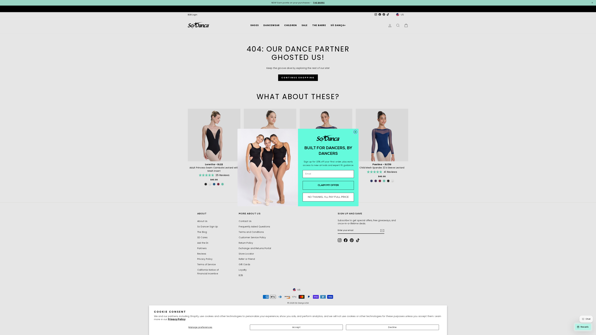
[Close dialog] (355, 132)
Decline (392, 327)
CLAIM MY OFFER (328, 185)
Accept (296, 327)
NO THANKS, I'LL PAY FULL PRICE (328, 197)
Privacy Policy (176, 319)
